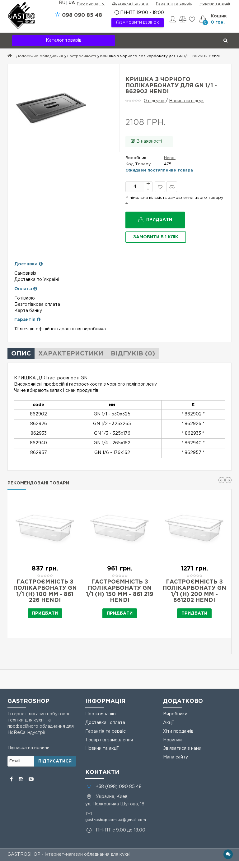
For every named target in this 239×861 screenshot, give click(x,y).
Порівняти (171, 186)
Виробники (175, 714)
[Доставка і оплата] (41, 264)
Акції (168, 723)
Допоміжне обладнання (39, 56)
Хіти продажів (178, 731)
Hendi (170, 158)
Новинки (172, 740)
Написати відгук (186, 101)
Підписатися (55, 761)
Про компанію (91, 3)
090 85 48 (82, 15)
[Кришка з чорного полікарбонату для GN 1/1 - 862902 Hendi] (63, 108)
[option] (44, 564)
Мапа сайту (175, 757)
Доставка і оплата (130, 3)
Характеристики (70, 353)
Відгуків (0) (133, 353)
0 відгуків (154, 101)
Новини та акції (214, 3)
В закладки (160, 186)
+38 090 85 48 (119, 787)
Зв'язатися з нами (182, 748)
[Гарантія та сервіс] (38, 320)
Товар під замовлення (109, 740)
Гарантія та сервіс (174, 3)
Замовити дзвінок (139, 22)
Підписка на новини (28, 748)
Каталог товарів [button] (64, 40)
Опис (21, 353)
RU (63, 3)
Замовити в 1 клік (155, 237)
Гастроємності (81, 56)
